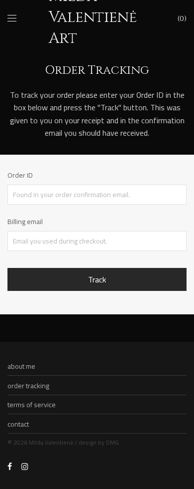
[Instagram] (24, 466)
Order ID (20, 175)
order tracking (28, 385)
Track (97, 279)
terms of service (31, 404)
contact (18, 424)
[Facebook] (9, 466)
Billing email (25, 221)
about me (21, 366)
